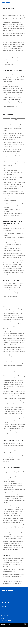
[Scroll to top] (25, 624)
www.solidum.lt (6, 24)
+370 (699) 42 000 (7, 620)
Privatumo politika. (23, 624)
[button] (24, 2)
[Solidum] (6, 2)
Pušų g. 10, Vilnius (5, 617)
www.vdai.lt (15, 549)
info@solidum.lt (4, 618)
